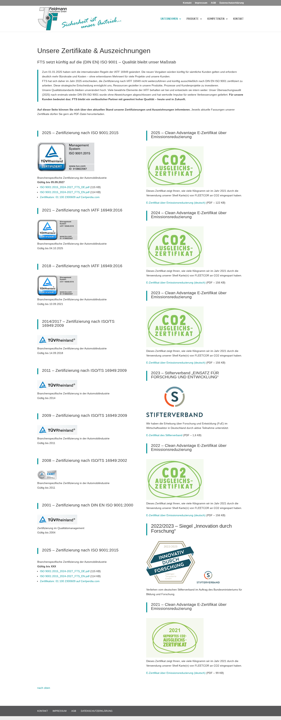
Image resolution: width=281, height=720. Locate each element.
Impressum (201, 3)
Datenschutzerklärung (231, 3)
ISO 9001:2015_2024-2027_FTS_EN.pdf (64, 192)
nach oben (43, 687)
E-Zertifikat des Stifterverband (164, 435)
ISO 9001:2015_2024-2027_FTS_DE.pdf (64, 187)
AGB (213, 3)
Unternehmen (169, 18)
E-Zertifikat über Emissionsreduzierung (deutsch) (175, 202)
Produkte (193, 18)
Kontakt (187, 3)
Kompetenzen (215, 18)
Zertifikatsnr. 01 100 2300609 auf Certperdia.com (70, 197)
